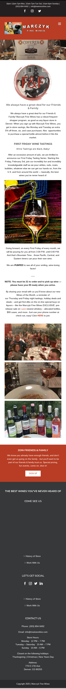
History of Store (33, 556)
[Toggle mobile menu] (59, 23)
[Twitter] (35, 583)
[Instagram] (30, 583)
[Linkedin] (41, 583)
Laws (23, 309)
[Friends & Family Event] (33, 342)
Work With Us (33, 563)
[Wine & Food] (33, 419)
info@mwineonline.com (40, 6)
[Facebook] (25, 583)
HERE (40, 315)
